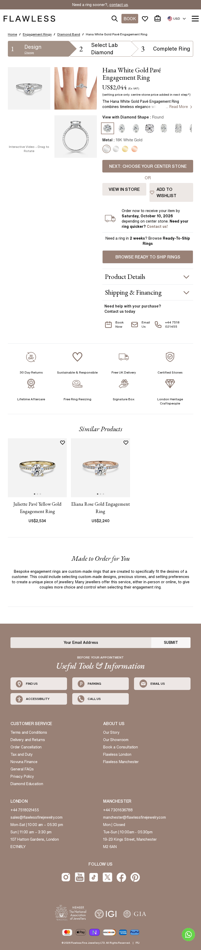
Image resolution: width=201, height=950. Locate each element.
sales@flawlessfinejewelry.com (36, 817)
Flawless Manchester (121, 762)
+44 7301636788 (118, 810)
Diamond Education (26, 784)
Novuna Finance (23, 762)
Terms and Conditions (28, 732)
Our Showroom (116, 740)
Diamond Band (68, 34)
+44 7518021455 (24, 810)
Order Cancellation (26, 747)
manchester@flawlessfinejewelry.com (134, 817)
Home (12, 34)
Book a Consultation (120, 747)
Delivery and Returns (27, 740)
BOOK (130, 19)
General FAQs (22, 769)
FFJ (137, 943)
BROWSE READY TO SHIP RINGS (147, 257)
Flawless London (117, 754)
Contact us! (157, 226)
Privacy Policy (22, 776)
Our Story (111, 732)
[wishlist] (146, 18)
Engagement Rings (37, 34)
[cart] (158, 18)
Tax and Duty (21, 754)
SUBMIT (171, 642)
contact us (118, 5)
